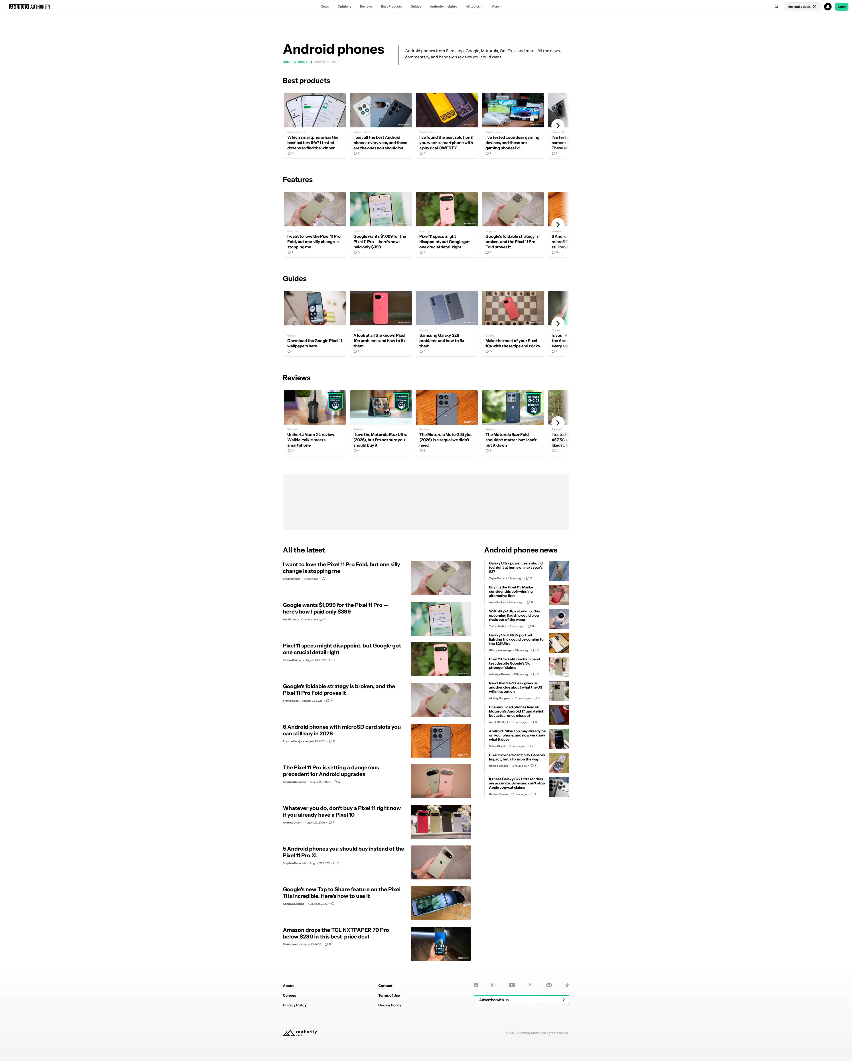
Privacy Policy (295, 1005)
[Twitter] (530, 985)
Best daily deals (799, 7)
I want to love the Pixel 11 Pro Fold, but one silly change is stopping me (315, 224)
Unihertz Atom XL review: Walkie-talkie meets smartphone (315, 423)
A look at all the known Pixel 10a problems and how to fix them (381, 323)
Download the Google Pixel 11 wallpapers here (315, 323)
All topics (473, 6)
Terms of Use (389, 995)
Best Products (391, 6)
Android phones (326, 62)
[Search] (776, 6)
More (495, 6)
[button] (426, 6)
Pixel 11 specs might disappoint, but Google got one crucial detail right (447, 224)
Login (842, 7)
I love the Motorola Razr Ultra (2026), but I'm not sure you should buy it (381, 423)
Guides (416, 6)
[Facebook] (476, 985)
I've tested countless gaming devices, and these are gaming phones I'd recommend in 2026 (513, 125)
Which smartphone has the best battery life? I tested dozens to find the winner (315, 125)
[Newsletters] (549, 985)
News (325, 6)
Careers (289, 995)
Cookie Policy (389, 1005)
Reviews (366, 6)
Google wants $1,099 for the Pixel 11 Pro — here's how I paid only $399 (381, 224)
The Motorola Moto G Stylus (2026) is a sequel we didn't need (447, 423)
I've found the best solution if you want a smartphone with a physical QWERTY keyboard (447, 125)
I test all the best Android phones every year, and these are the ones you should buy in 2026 (381, 125)
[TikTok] (567, 985)
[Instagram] (493, 985)
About (288, 985)
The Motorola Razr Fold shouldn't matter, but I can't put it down (513, 423)
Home (287, 62)
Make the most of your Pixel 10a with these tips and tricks (513, 323)
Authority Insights (443, 6)
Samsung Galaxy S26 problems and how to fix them (447, 323)
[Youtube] (512, 985)
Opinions (344, 6)
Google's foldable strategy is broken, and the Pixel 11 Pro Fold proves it (513, 224)
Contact (385, 985)
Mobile (303, 62)
